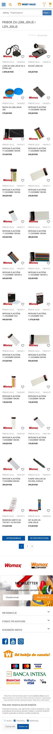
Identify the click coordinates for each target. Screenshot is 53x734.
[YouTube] (13, 641)
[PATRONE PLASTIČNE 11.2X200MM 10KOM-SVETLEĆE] (39, 174)
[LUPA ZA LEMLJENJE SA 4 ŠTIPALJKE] (13, 50)
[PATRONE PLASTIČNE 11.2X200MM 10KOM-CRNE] (39, 91)
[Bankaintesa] (26, 674)
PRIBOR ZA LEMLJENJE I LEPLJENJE (9, 62)
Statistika (20, 721)
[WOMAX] (8, 56)
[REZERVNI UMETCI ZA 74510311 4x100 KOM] (13, 504)
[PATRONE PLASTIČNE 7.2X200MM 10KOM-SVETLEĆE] (39, 380)
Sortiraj (6, 13)
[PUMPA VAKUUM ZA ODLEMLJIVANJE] (39, 463)
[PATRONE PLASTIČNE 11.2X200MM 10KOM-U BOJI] (13, 257)
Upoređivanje (13, 538)
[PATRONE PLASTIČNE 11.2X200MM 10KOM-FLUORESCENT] (39, 133)
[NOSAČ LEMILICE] (39, 50)
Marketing (34, 721)
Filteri (46, 12)
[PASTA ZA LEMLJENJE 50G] (13, 91)
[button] (10, 4)
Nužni (9, 721)
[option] (13, 565)
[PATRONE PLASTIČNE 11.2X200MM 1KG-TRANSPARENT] (13, 298)
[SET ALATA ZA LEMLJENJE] (39, 504)
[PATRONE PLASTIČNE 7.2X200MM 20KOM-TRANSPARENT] (13, 463)
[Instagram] (21, 641)
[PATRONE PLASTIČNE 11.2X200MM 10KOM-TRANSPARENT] (13, 215)
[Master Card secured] (13, 681)
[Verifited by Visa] (30, 681)
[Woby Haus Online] (27, 4)
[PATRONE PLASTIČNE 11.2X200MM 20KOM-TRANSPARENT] (13, 339)
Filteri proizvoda (39, 538)
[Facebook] (5, 641)
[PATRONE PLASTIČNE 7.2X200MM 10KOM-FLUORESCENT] (13, 380)
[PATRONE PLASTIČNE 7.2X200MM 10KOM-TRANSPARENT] (39, 422)
